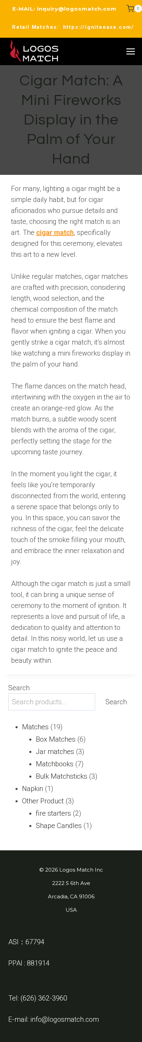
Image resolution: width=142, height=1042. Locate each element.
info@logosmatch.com (64, 1019)
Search (19, 688)
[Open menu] (130, 51)
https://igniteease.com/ (98, 27)
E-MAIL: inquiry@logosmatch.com (64, 8)
